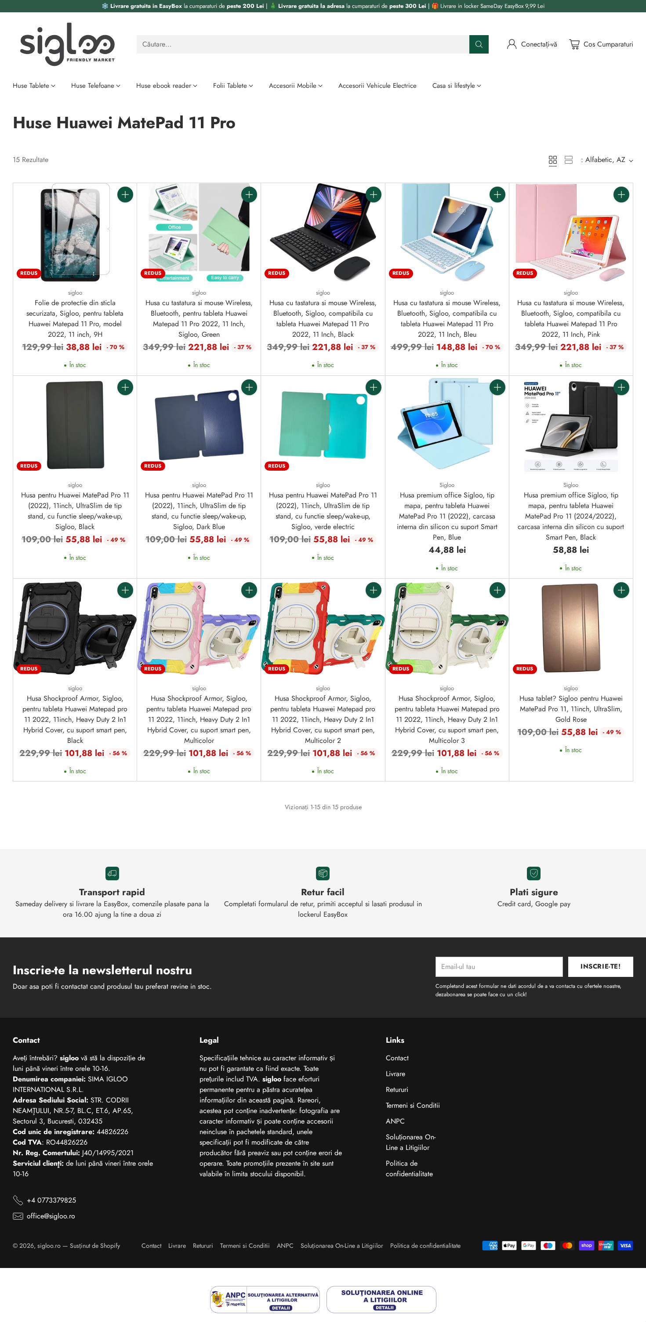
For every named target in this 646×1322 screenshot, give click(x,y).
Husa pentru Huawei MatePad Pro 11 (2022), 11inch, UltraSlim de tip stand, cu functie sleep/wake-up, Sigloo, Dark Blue (199, 511)
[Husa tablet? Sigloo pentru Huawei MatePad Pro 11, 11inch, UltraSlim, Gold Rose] (571, 628)
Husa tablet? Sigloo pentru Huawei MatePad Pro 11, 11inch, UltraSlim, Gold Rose (571, 708)
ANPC (395, 1121)
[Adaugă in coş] (125, 194)
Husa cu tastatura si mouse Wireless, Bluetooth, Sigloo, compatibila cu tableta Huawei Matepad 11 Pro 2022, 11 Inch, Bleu (447, 318)
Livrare (395, 1074)
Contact (397, 1058)
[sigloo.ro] (68, 44)
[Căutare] (479, 44)
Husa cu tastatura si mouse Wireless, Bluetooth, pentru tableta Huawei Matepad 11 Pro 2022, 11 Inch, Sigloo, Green (199, 318)
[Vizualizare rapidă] (125, 214)
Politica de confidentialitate (409, 1168)
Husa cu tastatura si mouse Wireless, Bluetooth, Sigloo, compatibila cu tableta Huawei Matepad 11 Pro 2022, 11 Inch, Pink (570, 318)
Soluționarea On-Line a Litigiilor (411, 1142)
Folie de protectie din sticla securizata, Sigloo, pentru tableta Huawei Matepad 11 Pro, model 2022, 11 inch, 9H (74, 318)
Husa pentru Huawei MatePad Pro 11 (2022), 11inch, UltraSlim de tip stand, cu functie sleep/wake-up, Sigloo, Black (75, 511)
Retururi (397, 1089)
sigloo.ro (49, 1245)
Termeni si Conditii (413, 1105)
